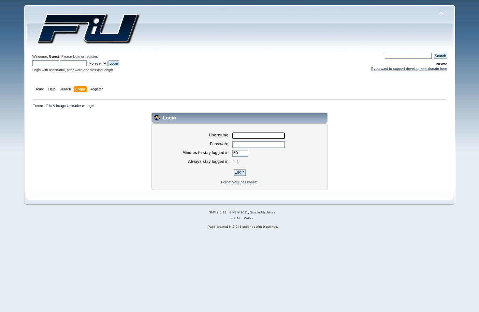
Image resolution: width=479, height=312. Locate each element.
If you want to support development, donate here (409, 68)
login (76, 56)
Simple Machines (262, 212)
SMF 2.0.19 (217, 212)
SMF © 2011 (238, 212)
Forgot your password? (239, 182)
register (91, 56)
